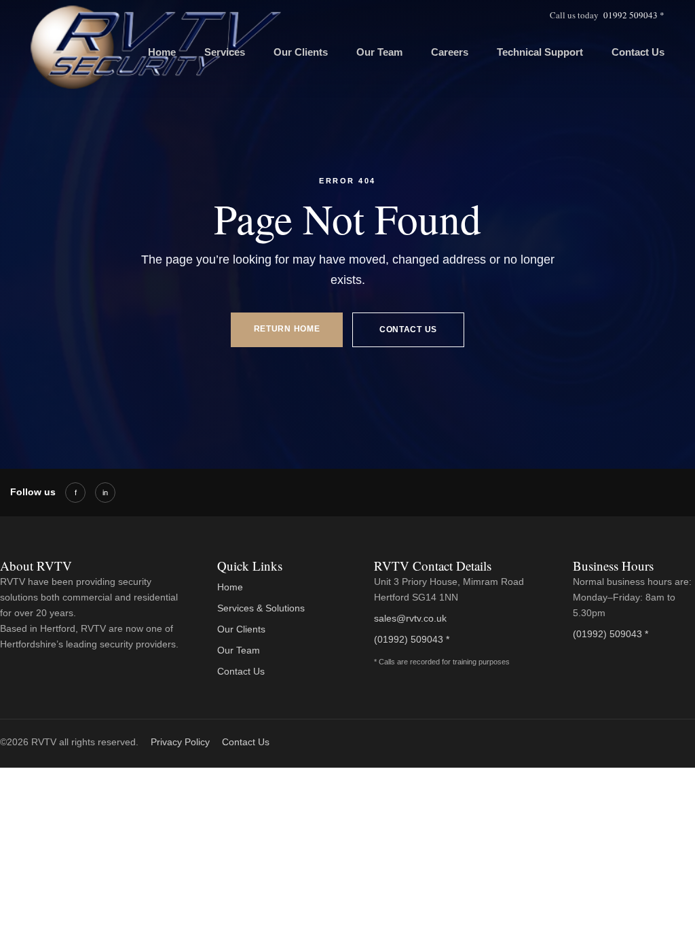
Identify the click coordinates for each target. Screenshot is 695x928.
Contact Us (638, 52)
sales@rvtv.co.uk (410, 618)
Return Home (287, 329)
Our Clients (301, 52)
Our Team (379, 52)
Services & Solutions (261, 608)
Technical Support (540, 52)
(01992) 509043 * (411, 639)
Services (224, 52)
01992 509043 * (633, 15)
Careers (449, 52)
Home (230, 587)
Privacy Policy (180, 741)
